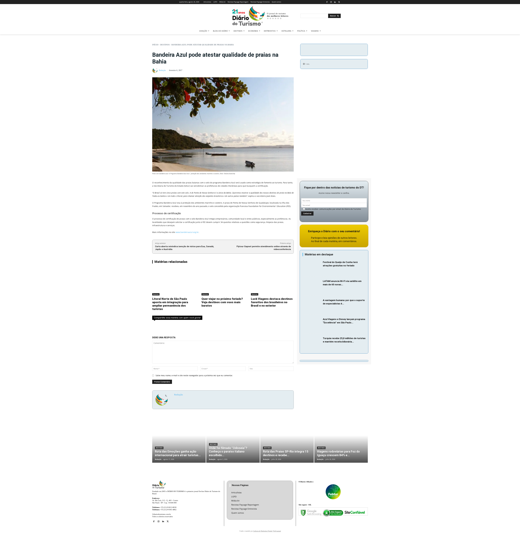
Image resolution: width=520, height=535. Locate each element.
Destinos (165, 45)
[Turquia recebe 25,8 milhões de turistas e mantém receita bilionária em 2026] (312, 343)
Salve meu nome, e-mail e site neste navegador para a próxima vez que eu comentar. (194, 375)
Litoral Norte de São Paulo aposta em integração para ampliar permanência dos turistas (170, 304)
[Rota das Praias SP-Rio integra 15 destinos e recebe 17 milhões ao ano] (287, 440)
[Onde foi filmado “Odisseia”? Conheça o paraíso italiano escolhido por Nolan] (233, 440)
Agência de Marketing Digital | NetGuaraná (267, 531)
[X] (339, 2)
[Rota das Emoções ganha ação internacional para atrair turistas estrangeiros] (179, 440)
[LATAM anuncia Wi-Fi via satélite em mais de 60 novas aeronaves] (312, 286)
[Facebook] (327, 2)
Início (155, 45)
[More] (357, 49)
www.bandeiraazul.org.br (187, 232)
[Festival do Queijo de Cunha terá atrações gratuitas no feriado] (312, 267)
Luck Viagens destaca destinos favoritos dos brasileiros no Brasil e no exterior (272, 302)
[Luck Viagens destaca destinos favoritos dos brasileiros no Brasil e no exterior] (272, 281)
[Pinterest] (344, 49)
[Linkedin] (335, 2)
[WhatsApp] (350, 49)
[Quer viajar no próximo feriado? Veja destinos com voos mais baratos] (223, 281)
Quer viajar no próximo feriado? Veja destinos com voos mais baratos (222, 302)
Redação (162, 70)
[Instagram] (331, 2)
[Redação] (155, 70)
